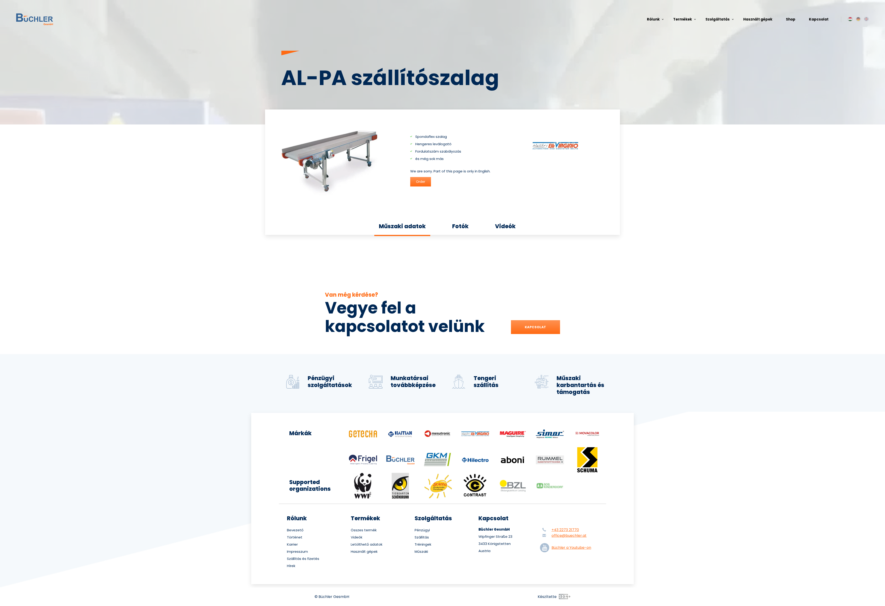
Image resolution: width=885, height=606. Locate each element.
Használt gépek (757, 19)
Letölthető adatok (366, 544)
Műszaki (421, 552)
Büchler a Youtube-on (571, 547)
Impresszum (297, 552)
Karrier (292, 544)
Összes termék (364, 530)
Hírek (291, 566)
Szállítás (422, 537)
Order (420, 181)
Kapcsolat (819, 19)
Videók (505, 226)
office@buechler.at (569, 535)
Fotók (460, 226)
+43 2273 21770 (565, 529)
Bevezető (295, 530)
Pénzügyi (422, 530)
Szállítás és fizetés (303, 559)
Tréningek (423, 544)
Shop (790, 19)
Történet (294, 537)
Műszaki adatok (402, 226)
